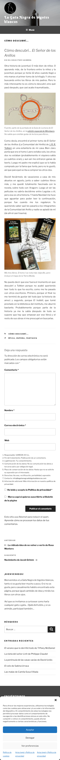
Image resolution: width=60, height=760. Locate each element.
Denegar (30, 738)
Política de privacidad (39, 490)
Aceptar (30, 729)
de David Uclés (28, 660)
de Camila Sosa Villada (21, 672)
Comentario (11, 370)
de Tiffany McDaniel (29, 648)
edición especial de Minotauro (41, 131)
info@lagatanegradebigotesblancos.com (29, 478)
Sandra (27, 60)
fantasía (31, 338)
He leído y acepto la (29, 490)
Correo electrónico (15, 425)
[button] (55, 700)
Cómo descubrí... (16, 40)
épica (11, 338)
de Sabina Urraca (16, 666)
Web (6, 440)
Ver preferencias (30, 746)
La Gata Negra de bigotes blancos (26, 19)
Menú (31, 30)
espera (20, 338)
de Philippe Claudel (26, 654)
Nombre (9, 410)
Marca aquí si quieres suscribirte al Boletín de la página (28, 499)
